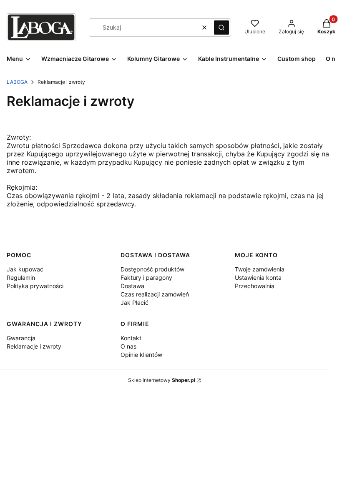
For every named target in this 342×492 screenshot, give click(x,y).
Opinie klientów (141, 354)
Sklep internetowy (161, 380)
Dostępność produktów (152, 269)
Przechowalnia (254, 285)
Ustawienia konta (258, 277)
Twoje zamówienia (259, 269)
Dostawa (132, 285)
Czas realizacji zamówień (155, 294)
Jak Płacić (134, 302)
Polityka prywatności (35, 285)
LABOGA (17, 82)
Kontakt (131, 337)
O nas (128, 346)
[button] (221, 27)
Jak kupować (25, 269)
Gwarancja (21, 337)
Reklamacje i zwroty (34, 346)
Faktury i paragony (146, 277)
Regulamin (21, 277)
